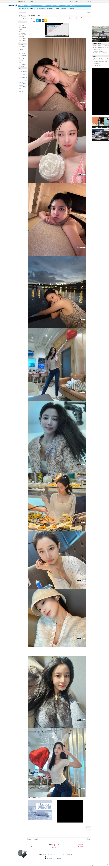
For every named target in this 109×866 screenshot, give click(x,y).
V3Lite (73, 854)
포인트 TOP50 (61, 858)
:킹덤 (61, 8)
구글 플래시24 (50, 8)
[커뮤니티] (29, 5)
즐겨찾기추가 (30, 1)
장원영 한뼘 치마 (97, 37)
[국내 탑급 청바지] (98, 125)
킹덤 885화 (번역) (96, 63)
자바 (66, 854)
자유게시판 (29, 8)
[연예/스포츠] (65, 5)
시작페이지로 (22, 1)
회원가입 (81, 1)
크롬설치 (69, 854)
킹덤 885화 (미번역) (97, 65)
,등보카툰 (72, 8)
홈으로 (71, 1)
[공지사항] (22, 5)
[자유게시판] (50, 5)
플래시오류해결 (56, 854)
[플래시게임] (72, 5)
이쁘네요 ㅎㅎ (23, 69)
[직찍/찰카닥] (43, 5)
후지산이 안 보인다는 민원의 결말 (100, 52)
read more (94, 39)
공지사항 (77, 1)
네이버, (44, 8)
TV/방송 (41, 8)
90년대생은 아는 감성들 (98, 51)
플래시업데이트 (48, 854)
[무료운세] (36, 5)
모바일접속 (49, 858)
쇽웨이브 (62, 854)
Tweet (34, 21)
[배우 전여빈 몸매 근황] (29, 839)
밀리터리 (34, 8)
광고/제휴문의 (88, 1)
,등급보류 (64, 8)
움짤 (38, 8)
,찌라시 (67, 8)
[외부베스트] (57, 5)
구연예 (20, 8)
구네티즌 (24, 8)
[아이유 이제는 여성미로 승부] (35, 839)
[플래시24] (12, 6)
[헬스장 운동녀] (98, 138)
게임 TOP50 (55, 858)
